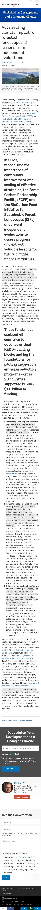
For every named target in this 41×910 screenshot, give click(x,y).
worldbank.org (34, 0)
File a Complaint (6, 894)
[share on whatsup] (30, 908)
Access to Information (23, 888)
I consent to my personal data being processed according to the (20, 761)
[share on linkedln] (23, 908)
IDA (8, 902)
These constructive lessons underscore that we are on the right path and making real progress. (20, 692)
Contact (4, 891)
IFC (12, 902)
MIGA (16, 902)
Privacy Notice (23, 857)
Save (6, 877)
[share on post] (17, 908)
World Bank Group (24, 102)
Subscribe (10, 769)
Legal (3, 888)
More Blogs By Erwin (22, 797)
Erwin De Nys (7, 62)
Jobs (33, 888)
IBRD (3, 902)
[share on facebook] (10, 908)
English (12, 65)
